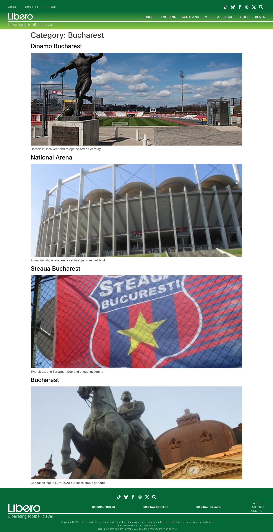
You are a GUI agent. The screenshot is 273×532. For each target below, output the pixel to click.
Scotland (190, 17)
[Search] (261, 7)
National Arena (51, 157)
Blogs (244, 17)
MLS (208, 17)
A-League (225, 17)
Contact (51, 7)
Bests (260, 17)
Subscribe (31, 7)
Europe (149, 17)
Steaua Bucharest (55, 268)
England (168, 17)
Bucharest (45, 379)
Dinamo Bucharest (56, 46)
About (13, 7)
